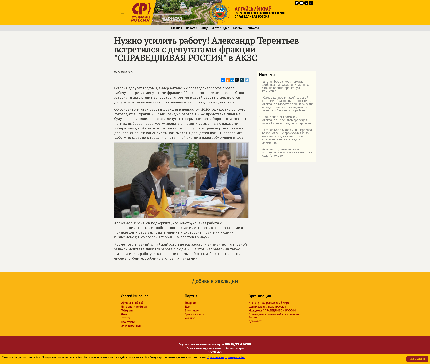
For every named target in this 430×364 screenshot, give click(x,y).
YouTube (190, 318)
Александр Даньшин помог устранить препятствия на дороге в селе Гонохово (286, 152)
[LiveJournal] (242, 80)
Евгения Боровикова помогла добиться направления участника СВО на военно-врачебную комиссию (284, 86)
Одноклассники (131, 325)
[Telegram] (247, 80)
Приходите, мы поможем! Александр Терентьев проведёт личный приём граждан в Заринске (285, 120)
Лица (204, 28)
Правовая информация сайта (226, 357)
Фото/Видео (220, 28)
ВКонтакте (128, 321)
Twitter (125, 318)
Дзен (124, 314)
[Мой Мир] (232, 80)
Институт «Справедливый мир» (269, 302)
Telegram (127, 310)
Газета (237, 28)
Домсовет (255, 321)
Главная (176, 28)
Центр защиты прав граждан (267, 306)
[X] (237, 80)
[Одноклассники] (228, 80)
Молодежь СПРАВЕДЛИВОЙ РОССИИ (272, 310)
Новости (191, 28)
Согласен (417, 359)
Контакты (252, 28)
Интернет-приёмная (134, 306)
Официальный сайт (133, 302)
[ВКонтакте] (223, 80)
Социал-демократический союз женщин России (274, 316)
